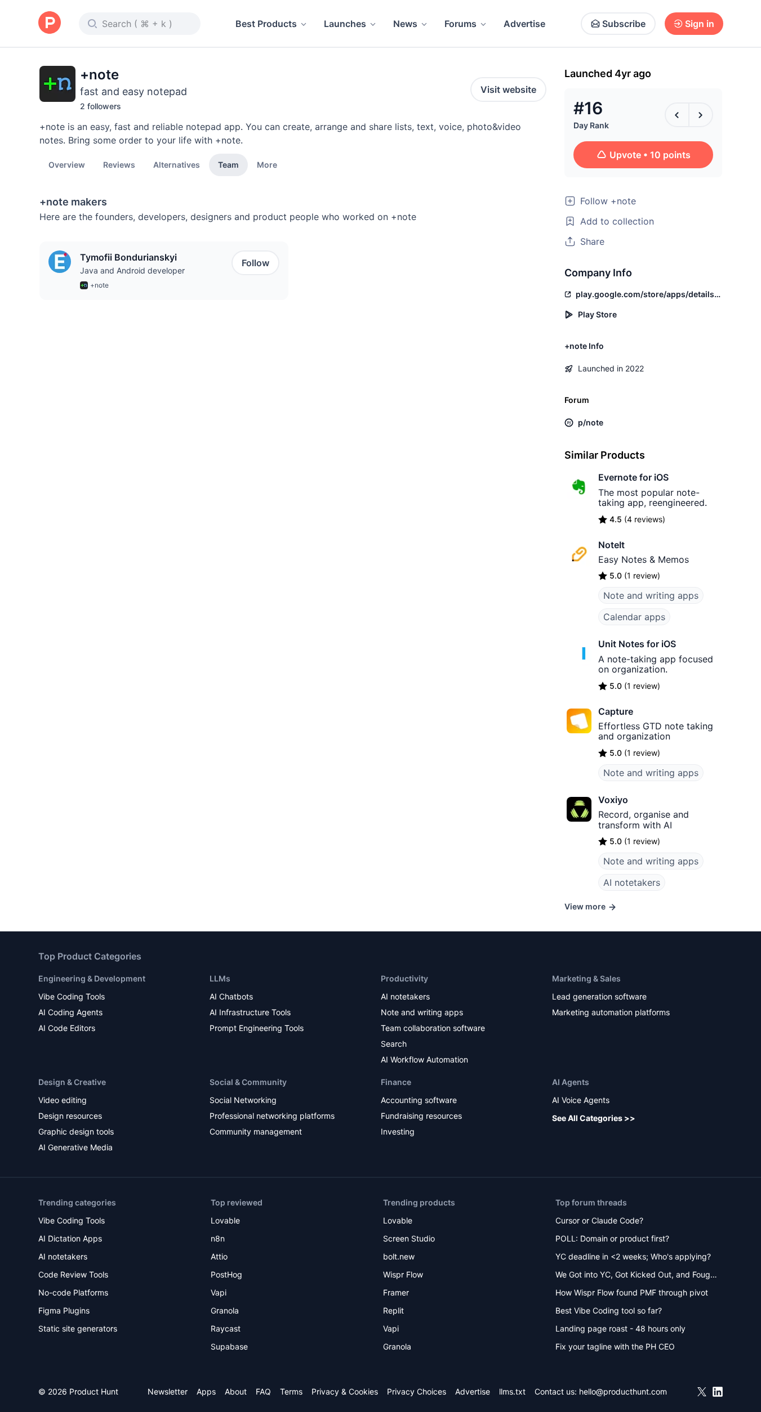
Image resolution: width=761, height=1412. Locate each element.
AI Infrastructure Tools (250, 1012)
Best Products (266, 23)
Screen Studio (409, 1238)
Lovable (225, 1220)
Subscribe (624, 23)
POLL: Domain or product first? (612, 1238)
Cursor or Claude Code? (599, 1220)
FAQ (263, 1391)
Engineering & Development (91, 978)
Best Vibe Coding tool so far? (608, 1310)
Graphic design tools (76, 1131)
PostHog (226, 1274)
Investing (398, 1131)
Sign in (699, 23)
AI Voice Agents (580, 1100)
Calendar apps (634, 616)
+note (99, 285)
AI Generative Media (75, 1147)
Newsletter (168, 1391)
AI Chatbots (231, 996)
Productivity (404, 978)
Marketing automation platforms (611, 1012)
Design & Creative (72, 1082)
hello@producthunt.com (623, 1391)
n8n (218, 1238)
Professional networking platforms (272, 1115)
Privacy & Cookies (344, 1391)
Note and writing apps (650, 595)
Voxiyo (613, 799)
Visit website (508, 89)
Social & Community (248, 1082)
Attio (219, 1256)
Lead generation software (599, 996)
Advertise (524, 23)
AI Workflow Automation (424, 1059)
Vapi (218, 1292)
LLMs (220, 978)
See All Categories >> (593, 1118)
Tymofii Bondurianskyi (128, 257)
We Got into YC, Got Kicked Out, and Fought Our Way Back (636, 1275)
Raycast (226, 1328)
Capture (615, 711)
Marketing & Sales (586, 978)
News (405, 23)
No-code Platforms (73, 1292)
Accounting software (419, 1100)
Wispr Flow (403, 1274)
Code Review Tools (73, 1274)
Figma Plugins (64, 1310)
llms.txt (512, 1391)
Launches (345, 23)
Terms (291, 1391)
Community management (256, 1131)
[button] (267, 164)
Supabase (229, 1346)
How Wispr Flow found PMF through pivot (631, 1292)
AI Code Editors (66, 1028)
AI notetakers (631, 882)
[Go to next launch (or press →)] (700, 115)
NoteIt (611, 544)
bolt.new (399, 1256)
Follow (255, 262)
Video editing (62, 1100)
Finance (396, 1082)
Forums (460, 23)
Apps (206, 1391)
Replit (393, 1310)
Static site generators (77, 1328)
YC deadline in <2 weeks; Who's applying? (633, 1256)
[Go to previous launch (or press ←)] (677, 115)
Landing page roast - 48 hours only (620, 1328)
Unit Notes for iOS (637, 643)
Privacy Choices (416, 1391)
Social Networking (243, 1100)
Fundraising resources (421, 1115)
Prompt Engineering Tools (257, 1028)
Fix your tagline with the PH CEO (615, 1346)
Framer (396, 1292)
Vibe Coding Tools (71, 996)
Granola (225, 1310)
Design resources (70, 1115)
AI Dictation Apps (70, 1238)
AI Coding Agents (70, 1012)
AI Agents (570, 1082)
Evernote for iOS (633, 477)
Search (394, 1043)
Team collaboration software (433, 1028)
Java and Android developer (132, 270)
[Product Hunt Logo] (49, 23)
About (236, 1391)
